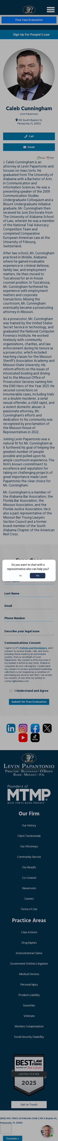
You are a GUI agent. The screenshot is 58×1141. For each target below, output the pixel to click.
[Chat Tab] (29, 570)
